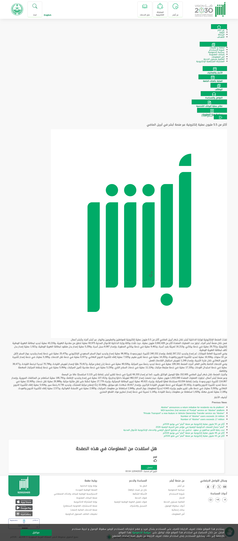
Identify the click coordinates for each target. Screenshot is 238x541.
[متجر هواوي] (24, 514)
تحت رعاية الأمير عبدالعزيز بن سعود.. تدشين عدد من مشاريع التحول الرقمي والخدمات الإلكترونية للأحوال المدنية (173, 430)
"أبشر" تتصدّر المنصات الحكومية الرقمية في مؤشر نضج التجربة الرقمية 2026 (190, 427)
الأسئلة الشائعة (140, 494)
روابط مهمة (91, 481)
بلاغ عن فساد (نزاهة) (137, 490)
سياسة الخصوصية (176, 490)
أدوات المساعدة (218, 494)
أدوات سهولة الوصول (175, 506)
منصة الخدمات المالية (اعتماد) (83, 510)
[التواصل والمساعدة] (119, 93)
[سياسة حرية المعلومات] (119, 110)
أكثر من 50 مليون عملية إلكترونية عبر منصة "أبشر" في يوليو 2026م (193, 424)
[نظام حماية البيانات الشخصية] (119, 102)
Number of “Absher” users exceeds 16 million (202, 416)
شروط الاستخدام (177, 494)
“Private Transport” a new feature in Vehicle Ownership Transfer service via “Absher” (183, 413)
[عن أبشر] (219, 26)
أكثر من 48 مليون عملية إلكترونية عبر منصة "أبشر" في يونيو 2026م (193, 433)
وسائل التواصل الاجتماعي (213, 481)
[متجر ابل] (24, 502)
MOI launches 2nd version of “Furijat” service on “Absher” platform (192, 410)
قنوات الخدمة (141, 498)
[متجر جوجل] (24, 508)
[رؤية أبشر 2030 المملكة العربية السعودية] (210, 8)
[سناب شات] (207, 487)
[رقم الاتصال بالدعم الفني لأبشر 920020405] (24, 490)
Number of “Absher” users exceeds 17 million (202, 419)
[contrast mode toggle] (210, 499)
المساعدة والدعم (138, 481)
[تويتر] (219, 487)
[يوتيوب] (224, 487)
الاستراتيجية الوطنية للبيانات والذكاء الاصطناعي (75, 494)
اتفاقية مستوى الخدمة (174, 502)
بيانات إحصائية (178, 510)
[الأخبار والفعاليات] (119, 68)
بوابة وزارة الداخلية (88, 486)
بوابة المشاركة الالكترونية (85, 502)
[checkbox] (155, 459)
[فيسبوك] (213, 487)
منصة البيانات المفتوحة (86, 498)
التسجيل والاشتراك (138, 506)
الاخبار (182, 498)
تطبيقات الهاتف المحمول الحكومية (81, 514)
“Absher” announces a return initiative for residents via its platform (192, 407)
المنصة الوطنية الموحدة (86, 490)
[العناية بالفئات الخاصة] (119, 76)
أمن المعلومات (178, 514)
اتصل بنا (143, 486)
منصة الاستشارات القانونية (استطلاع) (80, 506)
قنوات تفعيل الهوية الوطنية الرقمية (130, 502)
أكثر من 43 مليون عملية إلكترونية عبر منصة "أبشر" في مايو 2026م (194, 436)
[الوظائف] (119, 85)
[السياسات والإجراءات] (213, 44)
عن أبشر (181, 486)
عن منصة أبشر (177, 481)
